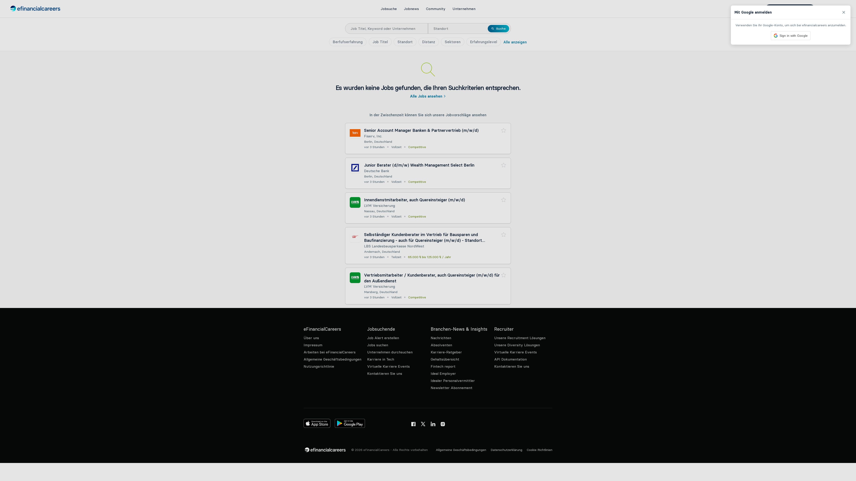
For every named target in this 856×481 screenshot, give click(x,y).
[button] (428, 240)
